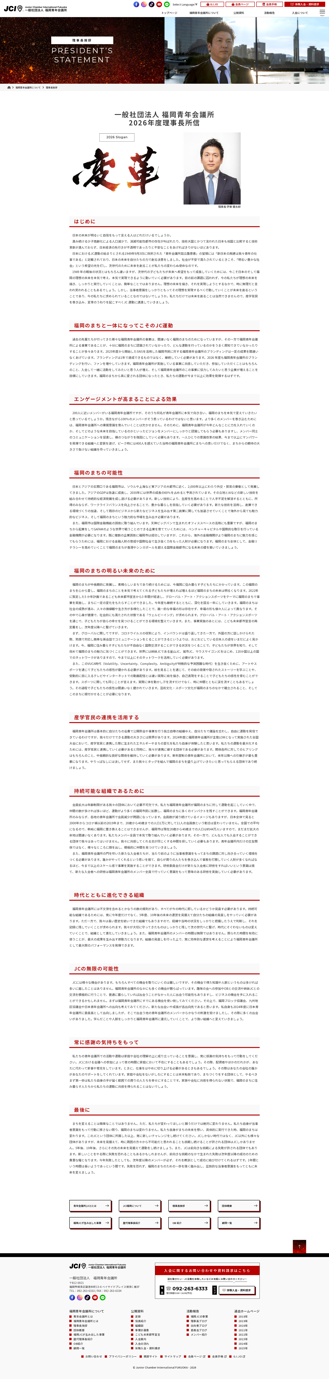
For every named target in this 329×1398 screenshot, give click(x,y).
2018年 (243, 1316)
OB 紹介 (177, 1223)
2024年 (243, 1343)
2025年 (243, 1348)
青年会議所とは (83, 1316)
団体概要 (227, 1206)
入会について (300, 13)
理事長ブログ (199, 1321)
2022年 (243, 1334)
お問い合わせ (93, 1356)
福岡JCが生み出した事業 (87, 1223)
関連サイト (151, 1356)
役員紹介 (140, 1321)
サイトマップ (172, 1356)
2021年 (243, 1330)
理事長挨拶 (178, 1206)
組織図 (139, 1325)
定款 (138, 1316)
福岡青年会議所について (204, 13)
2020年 (243, 1325)
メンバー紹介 (199, 1334)
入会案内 (140, 1339)
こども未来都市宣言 (147, 1334)
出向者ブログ (199, 1325)
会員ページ (242, 4)
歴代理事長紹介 (131, 1223)
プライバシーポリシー (123, 1356)
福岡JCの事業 (199, 1316)
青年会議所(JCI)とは (85, 1206)
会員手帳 (271, 4)
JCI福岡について (132, 1206)
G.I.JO (214, 4)
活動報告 (269, 13)
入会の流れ (142, 1343)
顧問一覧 (227, 1223)
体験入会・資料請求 (307, 4)
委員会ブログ (199, 1330)
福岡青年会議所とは (85, 1321)
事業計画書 (142, 1330)
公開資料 (238, 13)
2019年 (243, 1321)
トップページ (169, 13)
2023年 (243, 1339)
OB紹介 (78, 1343)
